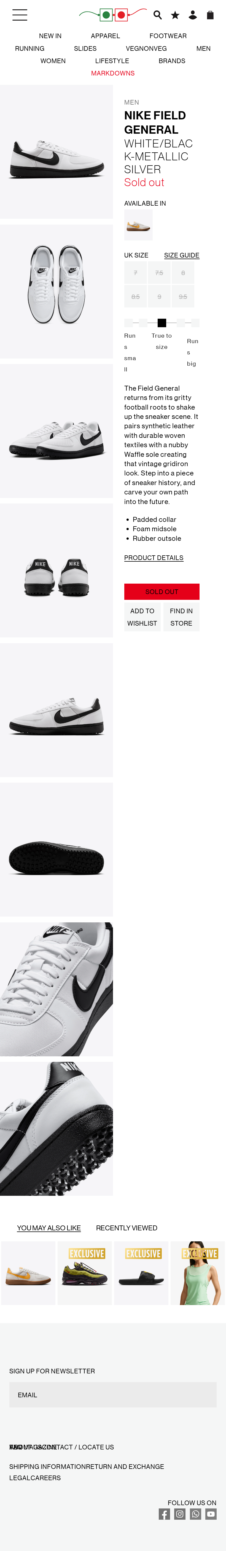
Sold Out (162, 591)
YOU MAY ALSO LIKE (49, 1228)
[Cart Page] (210, 14)
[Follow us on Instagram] (179, 1517)
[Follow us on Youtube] (211, 1517)
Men (204, 48)
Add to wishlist (142, 617)
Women (53, 61)
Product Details (154, 557)
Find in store (181, 617)
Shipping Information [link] (47, 1466)
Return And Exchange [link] (125, 1466)
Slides (85, 48)
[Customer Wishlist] (175, 14)
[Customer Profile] (192, 14)
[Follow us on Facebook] (164, 1517)
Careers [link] (46, 1478)
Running (30, 48)
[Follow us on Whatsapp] (195, 1517)
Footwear (168, 36)
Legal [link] (20, 1478)
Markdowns (112, 73)
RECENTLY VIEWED (126, 1228)
